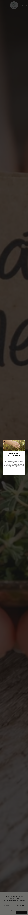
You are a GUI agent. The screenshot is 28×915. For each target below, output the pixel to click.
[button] (4, 441)
